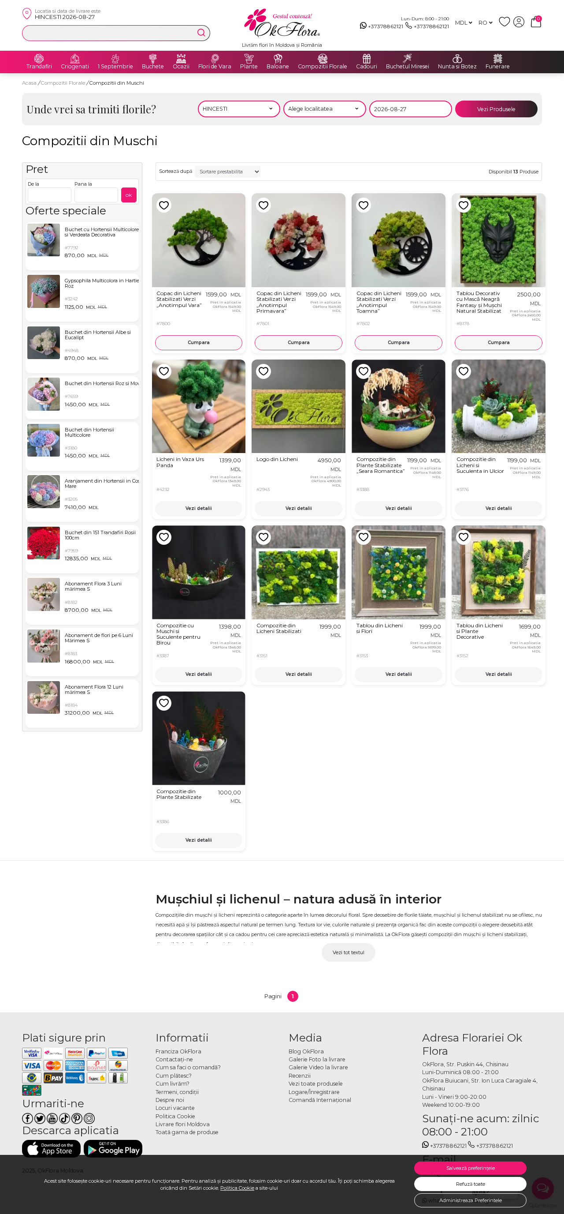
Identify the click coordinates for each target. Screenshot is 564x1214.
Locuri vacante (175, 1108)
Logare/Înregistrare (314, 1092)
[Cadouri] (366, 59)
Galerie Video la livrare (318, 1067)
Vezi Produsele (496, 109)
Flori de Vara (214, 67)
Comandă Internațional (320, 1100)
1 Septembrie (115, 67)
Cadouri (366, 67)
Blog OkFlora (306, 1051)
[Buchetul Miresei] (407, 59)
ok (129, 194)
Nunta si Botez (457, 67)
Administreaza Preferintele (470, 1200)
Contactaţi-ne (174, 1059)
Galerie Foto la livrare (317, 1059)
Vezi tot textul (348, 952)
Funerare (498, 67)
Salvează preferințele (470, 1168)
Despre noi (170, 1100)
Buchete (153, 67)
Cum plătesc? (174, 1075)
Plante (249, 67)
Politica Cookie (237, 1188)
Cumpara (199, 342)
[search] (201, 33)
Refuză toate (470, 1184)
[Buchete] (153, 59)
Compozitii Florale (322, 67)
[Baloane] (278, 59)
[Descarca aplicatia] (51, 1148)
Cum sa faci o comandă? (188, 1067)
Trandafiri (39, 67)
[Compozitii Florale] (322, 59)
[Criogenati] (75, 59)
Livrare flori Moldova (183, 1124)
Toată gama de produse (187, 1132)
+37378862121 (385, 26)
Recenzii (300, 1075)
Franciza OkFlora (178, 1051)
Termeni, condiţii (177, 1092)
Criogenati (75, 67)
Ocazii (181, 67)
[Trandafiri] (39, 59)
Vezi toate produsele (316, 1083)
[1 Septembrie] (115, 59)
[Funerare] (498, 59)
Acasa (29, 83)
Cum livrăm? (172, 1083)
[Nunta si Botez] (457, 59)
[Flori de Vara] (215, 59)
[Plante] (249, 59)
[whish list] (506, 25)
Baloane (278, 67)
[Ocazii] (181, 59)
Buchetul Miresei (407, 67)
